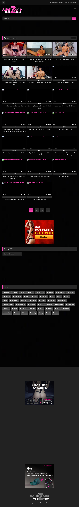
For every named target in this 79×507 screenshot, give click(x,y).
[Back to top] (73, 501)
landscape (15, 300)
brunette (71, 292)
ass (16, 292)
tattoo (25, 313)
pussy (7, 308)
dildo (27, 296)
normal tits (71, 304)
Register (73, 2)
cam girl (7, 296)
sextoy (33, 308)
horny (67, 296)
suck (17, 313)
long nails (63, 300)
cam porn (18, 296)
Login (67, 2)
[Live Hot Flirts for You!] (39, 244)
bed (23, 292)
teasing (34, 313)
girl (60, 296)
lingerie (33, 300)
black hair (41, 292)
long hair (52, 300)
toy (42, 313)
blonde (51, 292)
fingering (44, 296)
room (15, 308)
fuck (53, 296)
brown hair (61, 292)
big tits (31, 292)
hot (6, 300)
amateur (7, 292)
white (56, 313)
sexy (41, 308)
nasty (50, 304)
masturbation (9, 304)
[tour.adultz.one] (39, 10)
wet (49, 313)
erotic (35, 296)
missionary (21, 304)
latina (24, 300)
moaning (32, 304)
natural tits (59, 304)
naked (41, 304)
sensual (24, 308)
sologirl (66, 308)
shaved (50, 308)
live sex (43, 300)
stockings (8, 313)
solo (58, 308)
